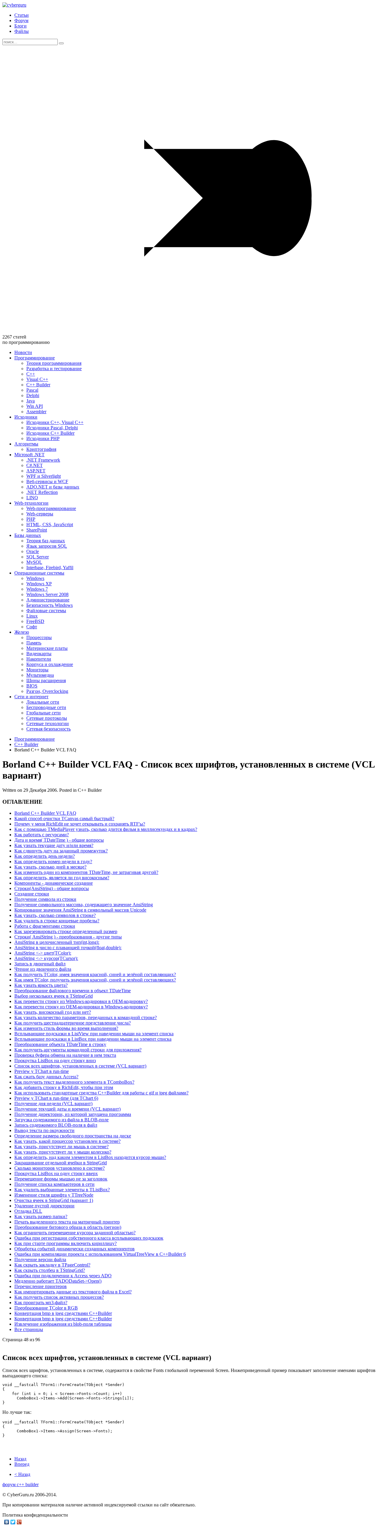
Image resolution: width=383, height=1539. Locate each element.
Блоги (20, 25)
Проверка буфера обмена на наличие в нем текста (65, 1055)
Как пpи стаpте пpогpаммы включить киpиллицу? (65, 1243)
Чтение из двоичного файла (42, 969)
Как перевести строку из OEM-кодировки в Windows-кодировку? (81, 1006)
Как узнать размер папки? (40, 1216)
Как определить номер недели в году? (53, 861)
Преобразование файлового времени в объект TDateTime (72, 990)
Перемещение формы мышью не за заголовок (60, 1178)
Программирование (34, 739)
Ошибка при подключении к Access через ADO (63, 1275)
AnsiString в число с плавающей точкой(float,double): (67, 947)
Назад (20, 1458)
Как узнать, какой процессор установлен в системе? (67, 1141)
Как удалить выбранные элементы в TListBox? (62, 1189)
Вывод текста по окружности (44, 1130)
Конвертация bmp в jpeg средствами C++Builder (63, 1313)
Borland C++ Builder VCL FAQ (45, 813)
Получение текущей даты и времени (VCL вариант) (67, 1108)
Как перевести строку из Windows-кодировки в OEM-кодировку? (81, 1001)
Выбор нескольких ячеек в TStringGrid (53, 996)
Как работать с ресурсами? (41, 834)
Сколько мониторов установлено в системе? (59, 1168)
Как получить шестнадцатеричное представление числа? (72, 1022)
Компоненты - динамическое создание (53, 883)
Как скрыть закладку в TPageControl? (52, 1264)
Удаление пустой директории (44, 1205)
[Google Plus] (19, 1522)
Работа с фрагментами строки (44, 926)
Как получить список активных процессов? (59, 1297)
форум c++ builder (20, 1484)
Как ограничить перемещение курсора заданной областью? (75, 1232)
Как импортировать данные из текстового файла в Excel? (73, 1291)
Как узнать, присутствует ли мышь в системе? (61, 1146)
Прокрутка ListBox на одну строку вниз (55, 1060)
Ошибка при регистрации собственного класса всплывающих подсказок (88, 1238)
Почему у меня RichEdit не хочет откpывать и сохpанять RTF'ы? (79, 823)
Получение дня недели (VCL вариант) (53, 1103)
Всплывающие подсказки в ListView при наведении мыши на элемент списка (94, 1033)
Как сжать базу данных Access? (46, 1076)
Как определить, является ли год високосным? (61, 877)
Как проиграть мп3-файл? (40, 1302)
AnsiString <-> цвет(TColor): (42, 952)
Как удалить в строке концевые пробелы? (56, 920)
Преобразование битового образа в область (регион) (67, 1227)
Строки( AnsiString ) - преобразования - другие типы (68, 936)
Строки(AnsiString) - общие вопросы (51, 888)
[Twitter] (13, 1522)
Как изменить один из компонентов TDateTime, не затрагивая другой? (86, 872)
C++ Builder (26, 744)
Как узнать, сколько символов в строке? (55, 915)
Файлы (21, 31)
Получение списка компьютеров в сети (54, 1184)
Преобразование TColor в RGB (46, 1307)
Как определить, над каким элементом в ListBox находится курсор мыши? (90, 1157)
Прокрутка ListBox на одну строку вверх (56, 1173)
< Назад (22, 1474)
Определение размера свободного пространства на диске (72, 1135)
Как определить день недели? (44, 856)
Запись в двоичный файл (40, 963)
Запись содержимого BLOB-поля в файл (55, 1125)
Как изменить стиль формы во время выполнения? (66, 1028)
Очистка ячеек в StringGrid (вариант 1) (53, 1200)
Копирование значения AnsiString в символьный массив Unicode (80, 909)
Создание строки (31, 893)
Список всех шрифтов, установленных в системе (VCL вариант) (80, 1065)
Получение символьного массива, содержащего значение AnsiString (83, 904)
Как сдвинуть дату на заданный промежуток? (61, 850)
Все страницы (28, 1329)
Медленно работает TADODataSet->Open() (57, 1281)
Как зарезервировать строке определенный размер (65, 931)
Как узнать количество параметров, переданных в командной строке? (85, 1017)
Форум (21, 20)
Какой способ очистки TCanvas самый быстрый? (64, 818)
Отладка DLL (28, 1211)
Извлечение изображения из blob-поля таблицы (63, 1324)
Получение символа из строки (45, 899)
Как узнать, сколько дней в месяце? (50, 866)
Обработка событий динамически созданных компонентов (74, 1248)
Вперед (21, 1464)
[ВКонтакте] (7, 1522)
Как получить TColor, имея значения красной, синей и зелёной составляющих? (95, 974)
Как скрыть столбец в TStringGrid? (49, 1270)
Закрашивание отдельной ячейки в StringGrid (60, 1162)
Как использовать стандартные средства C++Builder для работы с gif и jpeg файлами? (101, 1092)
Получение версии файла (40, 1259)
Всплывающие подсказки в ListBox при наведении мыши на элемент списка (92, 1039)
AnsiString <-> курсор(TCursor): (46, 958)
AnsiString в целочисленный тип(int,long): (56, 942)
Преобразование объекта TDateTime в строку (60, 1044)
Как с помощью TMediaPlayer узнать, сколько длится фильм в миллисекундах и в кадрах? (105, 829)
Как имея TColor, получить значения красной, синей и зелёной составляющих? (95, 979)
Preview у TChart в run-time (41, 1071)
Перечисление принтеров (40, 1286)
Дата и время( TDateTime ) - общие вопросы (59, 840)
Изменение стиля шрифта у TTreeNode (53, 1194)
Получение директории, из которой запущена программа (72, 1114)
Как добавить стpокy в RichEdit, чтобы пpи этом (63, 1087)
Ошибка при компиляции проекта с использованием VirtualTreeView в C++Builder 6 (100, 1254)
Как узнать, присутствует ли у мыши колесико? (62, 1151)
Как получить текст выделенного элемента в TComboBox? (74, 1082)
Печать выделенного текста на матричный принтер (67, 1221)
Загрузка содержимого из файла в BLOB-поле (61, 1119)
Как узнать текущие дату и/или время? (53, 845)
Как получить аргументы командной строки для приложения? (78, 1049)
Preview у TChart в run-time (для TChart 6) (56, 1098)
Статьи (21, 15)
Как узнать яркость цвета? (41, 985)
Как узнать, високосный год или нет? (52, 1012)
